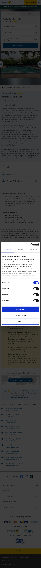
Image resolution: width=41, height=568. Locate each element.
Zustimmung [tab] (7, 250)
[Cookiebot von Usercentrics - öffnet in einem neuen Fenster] (30, 244)
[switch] (36, 288)
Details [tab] (20, 250)
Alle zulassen (20, 309)
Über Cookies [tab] (33, 250)
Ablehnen (20, 322)
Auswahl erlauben (20, 315)
